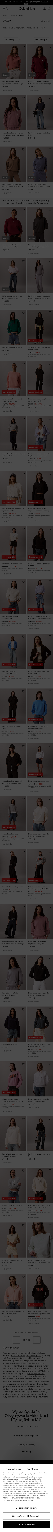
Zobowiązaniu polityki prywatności (18, 1500)
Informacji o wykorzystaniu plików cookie (20, 1498)
